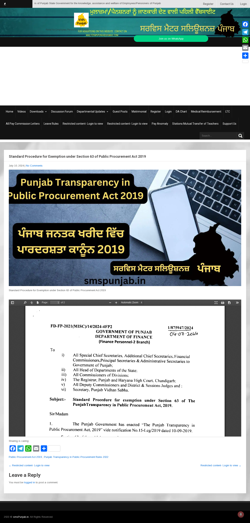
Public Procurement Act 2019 (25, 456)
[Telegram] (245, 32)
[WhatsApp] (245, 40)
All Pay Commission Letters (23, 123)
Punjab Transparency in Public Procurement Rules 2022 (76, 456)
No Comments (34, 165)
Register (208, 3)
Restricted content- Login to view (83, 123)
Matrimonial (139, 111)
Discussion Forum (62, 111)
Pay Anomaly (160, 123)
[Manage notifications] (241, 514)
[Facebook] (245, 24)
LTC (227, 111)
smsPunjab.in (21, 516)
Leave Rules (51, 123)
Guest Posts (120, 111)
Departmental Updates (91, 111)
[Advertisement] (125, 76)
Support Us (229, 123)
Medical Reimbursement (206, 111)
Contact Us (227, 3)
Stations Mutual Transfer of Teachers (195, 123)
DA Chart (181, 111)
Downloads (37, 111)
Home (9, 111)
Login (243, 3)
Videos (21, 111)
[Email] (245, 48)
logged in (29, 482)
